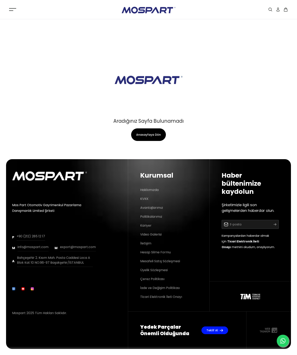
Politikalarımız (151, 216)
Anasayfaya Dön (148, 135)
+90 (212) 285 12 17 (31, 236)
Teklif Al (212, 330)
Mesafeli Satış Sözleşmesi (160, 261)
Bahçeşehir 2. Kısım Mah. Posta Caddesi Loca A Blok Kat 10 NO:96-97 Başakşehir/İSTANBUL (53, 260)
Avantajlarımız (151, 207)
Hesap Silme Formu (155, 252)
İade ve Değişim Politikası (160, 288)
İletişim (145, 243)
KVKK (144, 198)
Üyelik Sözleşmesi (154, 270)
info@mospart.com (33, 247)
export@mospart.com (78, 247)
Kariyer (146, 225)
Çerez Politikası (152, 279)
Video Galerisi (151, 234)
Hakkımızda (149, 190)
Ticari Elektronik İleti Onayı (161, 296)
